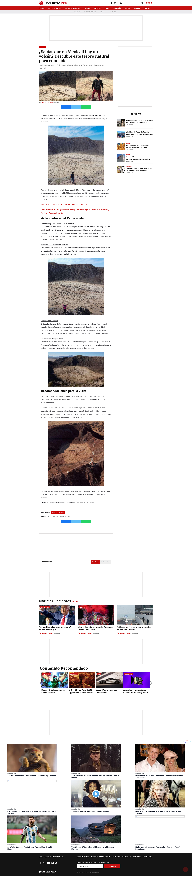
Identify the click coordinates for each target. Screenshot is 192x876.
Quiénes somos (83, 857)
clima (103, 12)
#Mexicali (48, 516)
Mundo (127, 8)
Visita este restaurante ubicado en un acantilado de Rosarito (64, 204)
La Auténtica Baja (72, 8)
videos (147, 8)
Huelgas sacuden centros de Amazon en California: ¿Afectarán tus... (139, 121)
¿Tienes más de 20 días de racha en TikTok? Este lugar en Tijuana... (139, 169)
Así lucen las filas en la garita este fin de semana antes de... (134, 629)
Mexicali (61, 513)
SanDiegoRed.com (58, 871)
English (149, 3)
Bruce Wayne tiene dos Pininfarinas (106, 691)
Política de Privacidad (121, 857)
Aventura (54, 513)
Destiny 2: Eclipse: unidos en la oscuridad (53, 691)
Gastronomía (113, 12)
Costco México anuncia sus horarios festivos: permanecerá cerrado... (139, 158)
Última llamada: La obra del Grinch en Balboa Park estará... (95, 629)
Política (87, 8)
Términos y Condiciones (100, 857)
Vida (107, 8)
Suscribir (112, 866)
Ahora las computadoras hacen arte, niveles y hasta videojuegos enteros (135, 692)
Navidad (78, 12)
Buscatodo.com (95, 872)
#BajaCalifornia (65, 516)
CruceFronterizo (90, 12)
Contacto (137, 857)
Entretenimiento (55, 8)
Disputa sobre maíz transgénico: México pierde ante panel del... (137, 146)
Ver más (75, 602)
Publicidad (148, 857)
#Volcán (56, 516)
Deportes (97, 8)
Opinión (137, 8)
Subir (185, 869)
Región (41, 8)
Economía (117, 8)
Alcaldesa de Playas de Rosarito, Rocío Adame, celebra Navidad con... (139, 133)
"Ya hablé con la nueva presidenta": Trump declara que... (55, 629)
